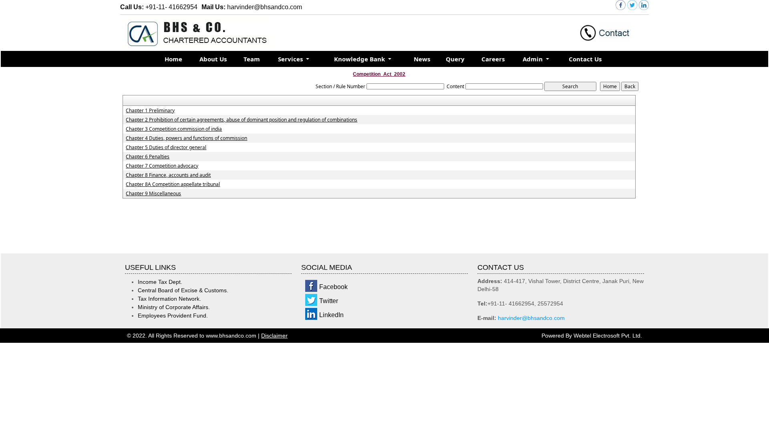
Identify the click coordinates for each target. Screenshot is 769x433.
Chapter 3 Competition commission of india (174, 129)
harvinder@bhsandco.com (531, 318)
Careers (493, 59)
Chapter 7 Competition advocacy (162, 166)
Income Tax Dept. (160, 282)
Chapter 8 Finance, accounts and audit (168, 175)
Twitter (328, 300)
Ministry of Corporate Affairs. (174, 307)
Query (455, 59)
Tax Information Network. (169, 298)
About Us (213, 59)
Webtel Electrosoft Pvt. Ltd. (608, 335)
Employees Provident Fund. (173, 315)
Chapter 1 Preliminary (150, 110)
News (422, 59)
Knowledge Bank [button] (360, 59)
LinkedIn (331, 315)
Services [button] (291, 59)
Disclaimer (274, 335)
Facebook (333, 286)
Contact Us (585, 59)
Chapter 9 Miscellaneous (153, 193)
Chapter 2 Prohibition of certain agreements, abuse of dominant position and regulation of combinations (241, 120)
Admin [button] (533, 59)
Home (173, 59)
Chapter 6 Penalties (147, 157)
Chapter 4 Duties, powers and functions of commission (186, 138)
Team (252, 59)
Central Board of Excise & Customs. (183, 290)
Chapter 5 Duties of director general (166, 147)
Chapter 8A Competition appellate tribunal (173, 184)
